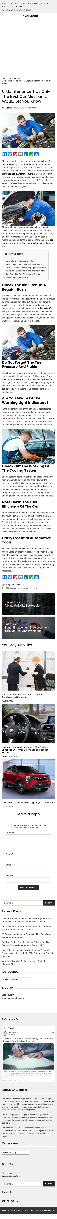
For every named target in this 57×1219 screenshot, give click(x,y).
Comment (11, 833)
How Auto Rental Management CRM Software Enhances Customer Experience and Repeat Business (25, 750)
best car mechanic (17, 588)
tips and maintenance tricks (20, 174)
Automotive (20, 585)
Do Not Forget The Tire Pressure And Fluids (23, 264)
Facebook (32, 3)
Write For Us (9, 3)
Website (9, 875)
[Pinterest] (8, 1201)
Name (9, 854)
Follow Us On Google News (16, 10)
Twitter (6, 7)
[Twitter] (12, 1201)
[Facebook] (3, 1201)
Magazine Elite (49, 1210)
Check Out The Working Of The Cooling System (25, 271)
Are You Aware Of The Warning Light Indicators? (25, 268)
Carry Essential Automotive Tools (19, 277)
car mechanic (31, 588)
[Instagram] (17, 1201)
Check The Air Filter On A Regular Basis (21, 261)
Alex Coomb (7, 108)
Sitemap (21, 3)
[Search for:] (21, 903)
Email (9, 865)
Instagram (17, 7)
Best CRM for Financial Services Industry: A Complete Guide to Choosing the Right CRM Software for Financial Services (28, 953)
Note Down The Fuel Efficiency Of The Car (22, 274)
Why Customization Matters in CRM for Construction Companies (22, 695)
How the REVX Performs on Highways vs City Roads (28, 802)
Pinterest (43, 3)
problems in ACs (44, 308)
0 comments (31, 108)
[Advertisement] (28, 43)
